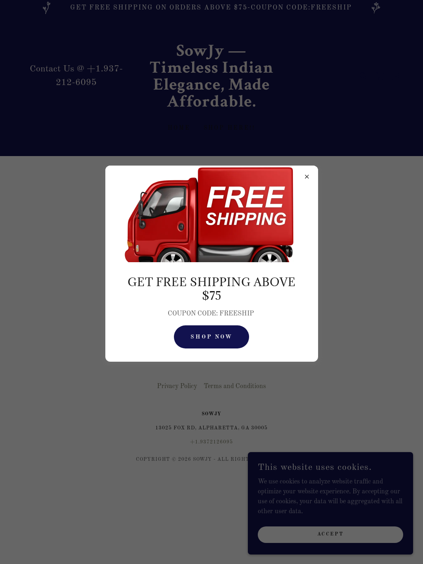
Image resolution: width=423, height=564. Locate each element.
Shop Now (211, 337)
